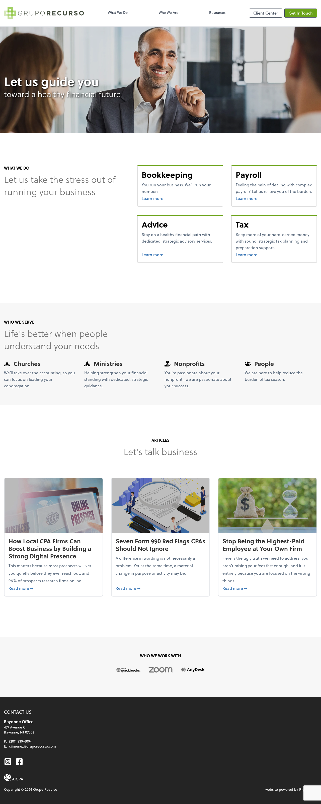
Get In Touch (301, 13)
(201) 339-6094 (20, 741)
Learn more (171, 198)
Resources (217, 12)
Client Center (265, 13)
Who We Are (168, 12)
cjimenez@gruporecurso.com (32, 746)
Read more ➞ (54, 588)
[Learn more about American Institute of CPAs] (14, 777)
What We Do (118, 12)
